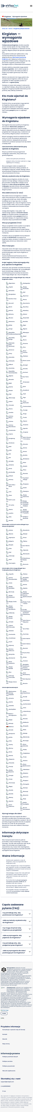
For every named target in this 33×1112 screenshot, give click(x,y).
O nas (4, 1091)
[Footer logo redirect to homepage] (4, 1010)
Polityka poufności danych (10, 1056)
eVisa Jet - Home (7, 28)
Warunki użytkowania (8, 1070)
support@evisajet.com (7, 1081)
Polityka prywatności (8, 1066)
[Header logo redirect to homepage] (9, 6)
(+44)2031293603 (5, 1086)
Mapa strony (6, 1043)
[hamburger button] (31, 6)
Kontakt (4, 1034)
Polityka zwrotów (7, 1061)
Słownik (4, 1039)
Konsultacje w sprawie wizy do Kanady (13, 1029)
